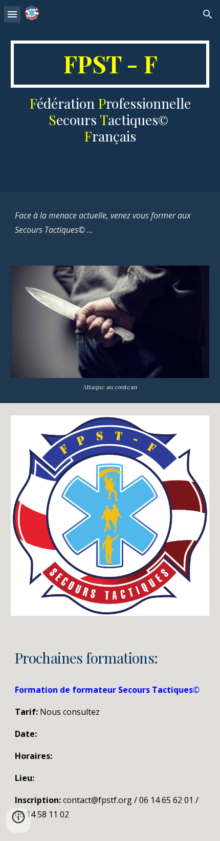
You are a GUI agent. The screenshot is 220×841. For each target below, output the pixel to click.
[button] (12, 14)
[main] (110, 64)
